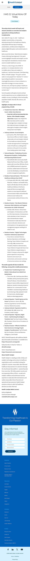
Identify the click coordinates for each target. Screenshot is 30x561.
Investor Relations (7, 523)
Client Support (7, 537)
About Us (6, 517)
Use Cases (6, 484)
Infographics (6, 504)
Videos (5, 501)
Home (8, 7)
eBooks (5, 495)
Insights (5, 489)
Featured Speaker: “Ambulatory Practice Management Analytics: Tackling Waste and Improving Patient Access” (16, 155)
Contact (6, 528)
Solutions (6, 460)
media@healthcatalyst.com (9, 397)
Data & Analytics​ (7, 463)
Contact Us (6, 534)
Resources (6, 481)
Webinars (6, 492)
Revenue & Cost (7, 468)
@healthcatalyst (6, 347)
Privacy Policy (15, 559)
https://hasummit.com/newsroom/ (12, 352)
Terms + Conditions (15, 556)
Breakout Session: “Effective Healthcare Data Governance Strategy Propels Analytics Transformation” (16, 328)
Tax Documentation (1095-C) (10, 543)
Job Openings (7, 520)
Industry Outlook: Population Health (15, 308)
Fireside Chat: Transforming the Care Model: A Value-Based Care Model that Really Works (15, 272)
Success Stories (7, 486)
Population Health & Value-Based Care (8, 475)
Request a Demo (7, 531)
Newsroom (6, 512)
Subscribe (10, 451)
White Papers (7, 498)
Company (6, 509)
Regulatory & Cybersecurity (9, 471)
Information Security (8, 540)
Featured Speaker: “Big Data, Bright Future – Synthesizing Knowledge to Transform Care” (14, 317)
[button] (2, 2)
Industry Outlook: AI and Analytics (14, 132)
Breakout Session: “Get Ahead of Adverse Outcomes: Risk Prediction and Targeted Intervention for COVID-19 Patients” (16, 205)
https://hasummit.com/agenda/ (11, 342)
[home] (17, 2)
